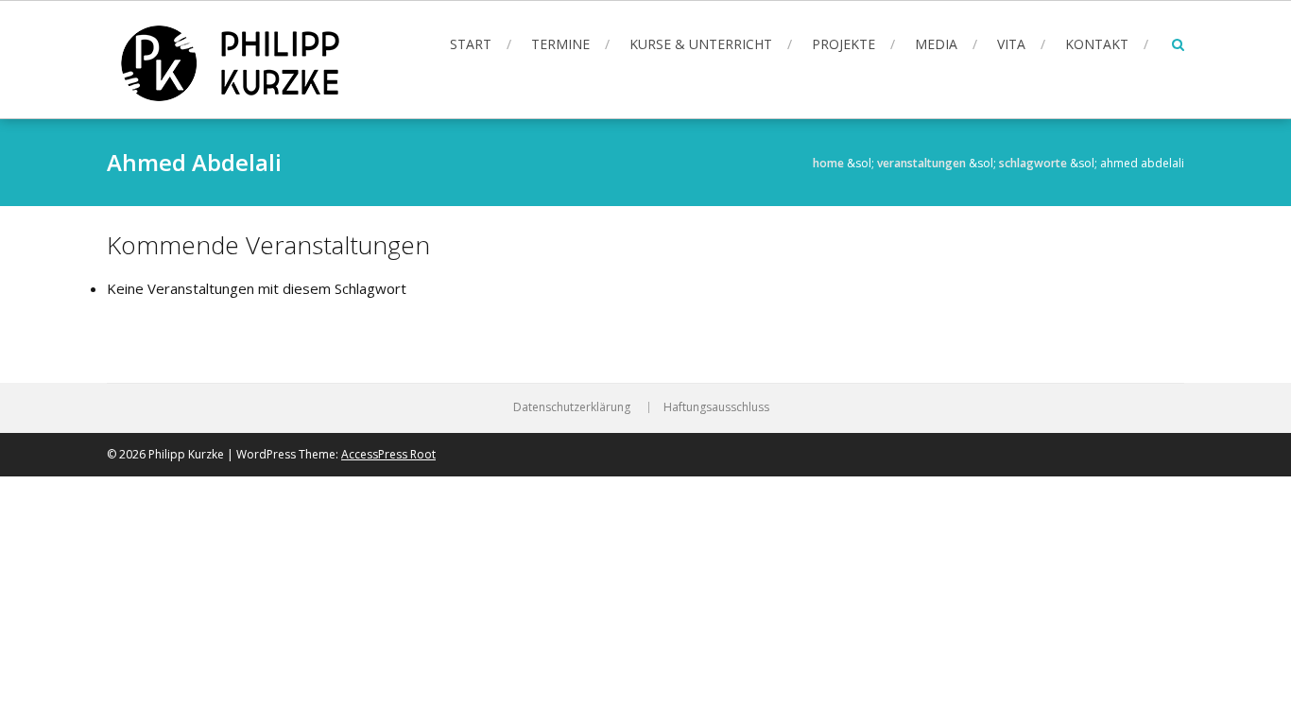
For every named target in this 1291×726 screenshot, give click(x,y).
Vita (1011, 44)
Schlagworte (1033, 163)
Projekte (843, 44)
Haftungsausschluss (716, 407)
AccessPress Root (388, 454)
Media (936, 44)
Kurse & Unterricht (700, 44)
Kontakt (1096, 44)
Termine (560, 44)
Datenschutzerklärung (571, 407)
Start (470, 44)
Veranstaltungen (921, 163)
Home (828, 163)
